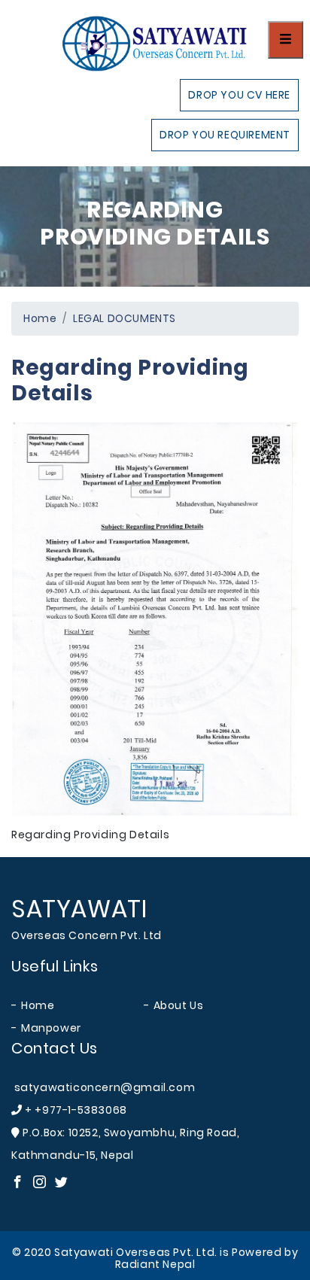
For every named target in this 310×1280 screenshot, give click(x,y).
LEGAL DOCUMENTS (124, 318)
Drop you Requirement (225, 134)
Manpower (51, 1027)
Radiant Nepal (155, 1264)
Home (39, 318)
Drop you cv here (239, 94)
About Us (178, 1005)
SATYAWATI (79, 909)
